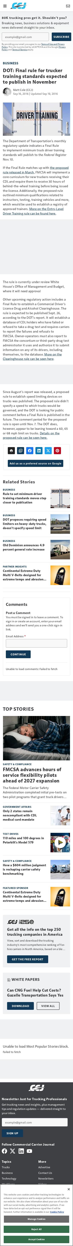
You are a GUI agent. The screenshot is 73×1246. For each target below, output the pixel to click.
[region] (36, 1215)
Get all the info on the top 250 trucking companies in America (35, 932)
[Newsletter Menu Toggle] (68, 5)
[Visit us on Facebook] (4, 1150)
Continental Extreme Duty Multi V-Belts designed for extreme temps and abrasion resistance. (23, 575)
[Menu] (5, 5)
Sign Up (12, 1133)
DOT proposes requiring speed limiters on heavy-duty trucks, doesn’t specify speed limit (24, 524)
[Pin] (57, 450)
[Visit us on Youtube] (29, 1150)
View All (48, 1006)
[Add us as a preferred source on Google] (20, 450)
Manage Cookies (36, 1219)
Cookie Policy (57, 1211)
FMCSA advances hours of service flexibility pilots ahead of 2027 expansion (32, 775)
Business (10, 63)
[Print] (11, 450)
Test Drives (11, 833)
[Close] (69, 1189)
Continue (18, 654)
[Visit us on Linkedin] (21, 1150)
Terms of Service (19, 49)
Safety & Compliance (17, 764)
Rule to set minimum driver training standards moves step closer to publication (24, 498)
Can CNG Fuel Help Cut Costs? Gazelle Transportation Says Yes (35, 993)
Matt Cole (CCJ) (23, 90)
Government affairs (17, 806)
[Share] (29, 450)
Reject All (36, 1229)
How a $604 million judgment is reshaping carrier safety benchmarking (24, 869)
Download (20, 1006)
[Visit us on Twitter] (13, 1150)
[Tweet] (48, 450)
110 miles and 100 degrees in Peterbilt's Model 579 (23, 840)
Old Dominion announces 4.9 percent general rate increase (24, 547)
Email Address (16, 636)
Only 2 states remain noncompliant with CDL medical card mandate (20, 815)
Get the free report (27, 959)
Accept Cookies (36, 1239)
